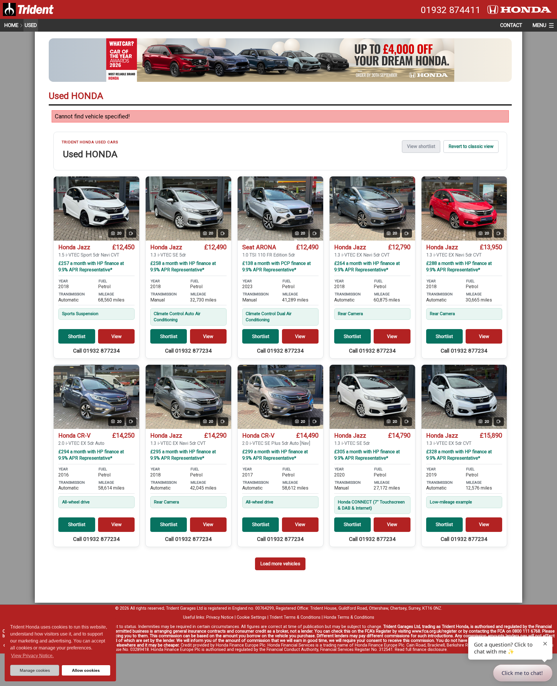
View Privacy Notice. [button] (32, 655)
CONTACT (511, 25)
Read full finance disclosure (421, 649)
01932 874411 (450, 9)
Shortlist (76, 336)
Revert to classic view (471, 146)
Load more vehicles (280, 563)
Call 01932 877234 (96, 351)
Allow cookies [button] (86, 670)
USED (31, 25)
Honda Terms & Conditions (349, 617)
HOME (11, 25)
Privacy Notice (220, 617)
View (116, 336)
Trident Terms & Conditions (295, 617)
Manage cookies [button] (35, 670)
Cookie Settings (251, 617)
